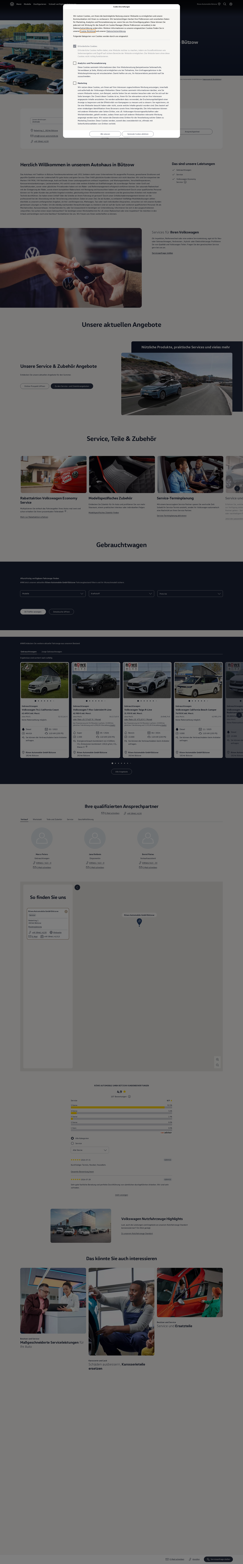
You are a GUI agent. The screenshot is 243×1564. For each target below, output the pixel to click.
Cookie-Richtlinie (87, 31)
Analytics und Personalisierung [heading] (92, 63)
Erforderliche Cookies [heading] (87, 46)
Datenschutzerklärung (116, 31)
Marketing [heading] (82, 83)
